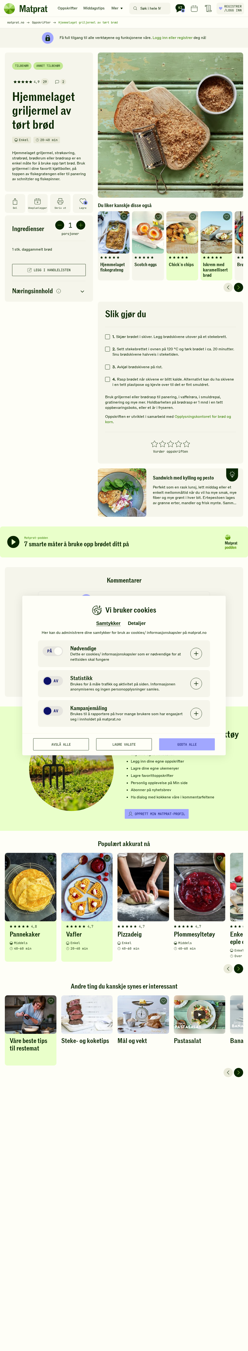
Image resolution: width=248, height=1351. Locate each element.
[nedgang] (59, 225)
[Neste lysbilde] (238, 287)
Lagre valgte (124, 744)
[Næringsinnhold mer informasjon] (58, 291)
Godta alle (187, 744)
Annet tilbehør (48, 66)
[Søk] (135, 8)
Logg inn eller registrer (173, 37)
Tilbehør (22, 66)
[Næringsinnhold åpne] (49, 291)
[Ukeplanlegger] (194, 8)
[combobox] (151, 8)
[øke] (80, 225)
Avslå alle (61, 744)
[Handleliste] (208, 8)
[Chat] (180, 8)
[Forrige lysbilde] (228, 287)
